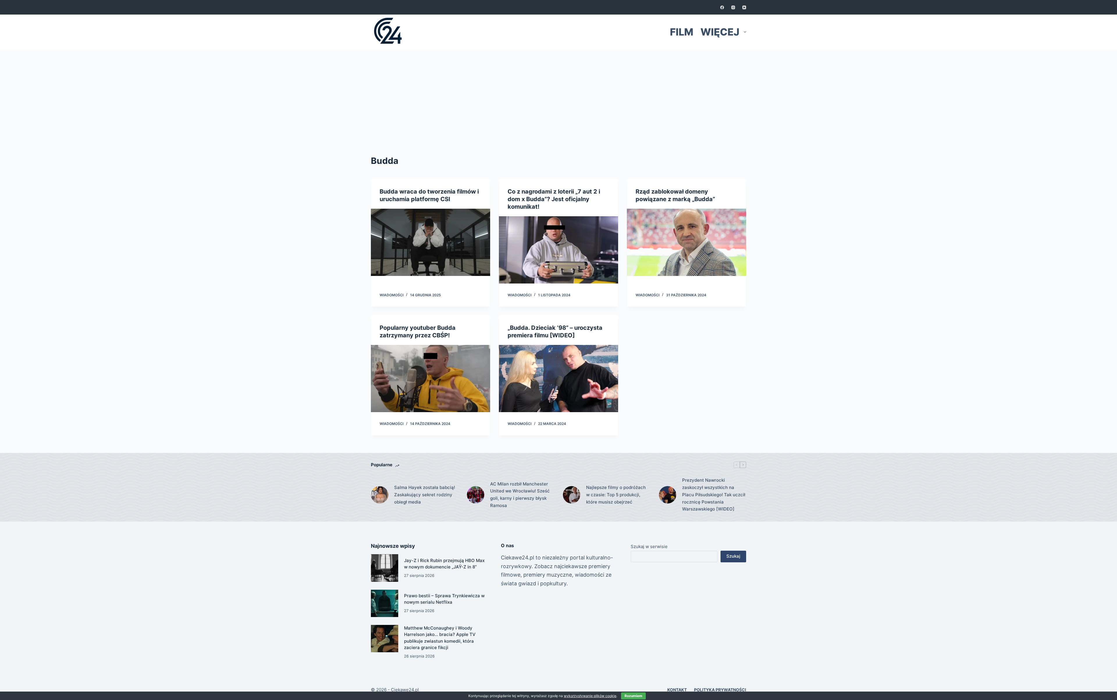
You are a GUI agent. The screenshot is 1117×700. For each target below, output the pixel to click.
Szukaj (733, 556)
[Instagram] (733, 7)
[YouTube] (744, 7)
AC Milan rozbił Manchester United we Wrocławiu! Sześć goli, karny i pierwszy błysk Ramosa (520, 494)
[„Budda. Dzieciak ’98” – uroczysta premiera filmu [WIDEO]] (558, 378)
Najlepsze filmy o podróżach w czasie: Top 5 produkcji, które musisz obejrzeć (616, 495)
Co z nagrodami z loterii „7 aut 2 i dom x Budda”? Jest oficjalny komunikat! (554, 199)
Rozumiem (633, 696)
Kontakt (677, 689)
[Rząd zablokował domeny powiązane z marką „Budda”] (686, 242)
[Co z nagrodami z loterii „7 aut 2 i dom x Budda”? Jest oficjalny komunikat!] (558, 249)
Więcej (719, 32)
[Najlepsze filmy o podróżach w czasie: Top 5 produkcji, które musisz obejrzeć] (571, 495)
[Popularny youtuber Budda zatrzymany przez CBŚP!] (430, 378)
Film (681, 32)
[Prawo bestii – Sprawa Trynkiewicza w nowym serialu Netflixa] (384, 603)
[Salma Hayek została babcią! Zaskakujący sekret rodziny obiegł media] (379, 495)
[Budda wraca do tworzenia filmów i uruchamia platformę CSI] (430, 242)
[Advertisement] (558, 93)
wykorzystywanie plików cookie (590, 696)
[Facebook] (722, 7)
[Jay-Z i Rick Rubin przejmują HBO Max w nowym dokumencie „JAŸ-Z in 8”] (384, 568)
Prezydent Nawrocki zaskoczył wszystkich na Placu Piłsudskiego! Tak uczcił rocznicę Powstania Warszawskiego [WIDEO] (713, 494)
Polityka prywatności (720, 689)
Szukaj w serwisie (649, 546)
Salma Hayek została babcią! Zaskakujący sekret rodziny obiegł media (424, 495)
